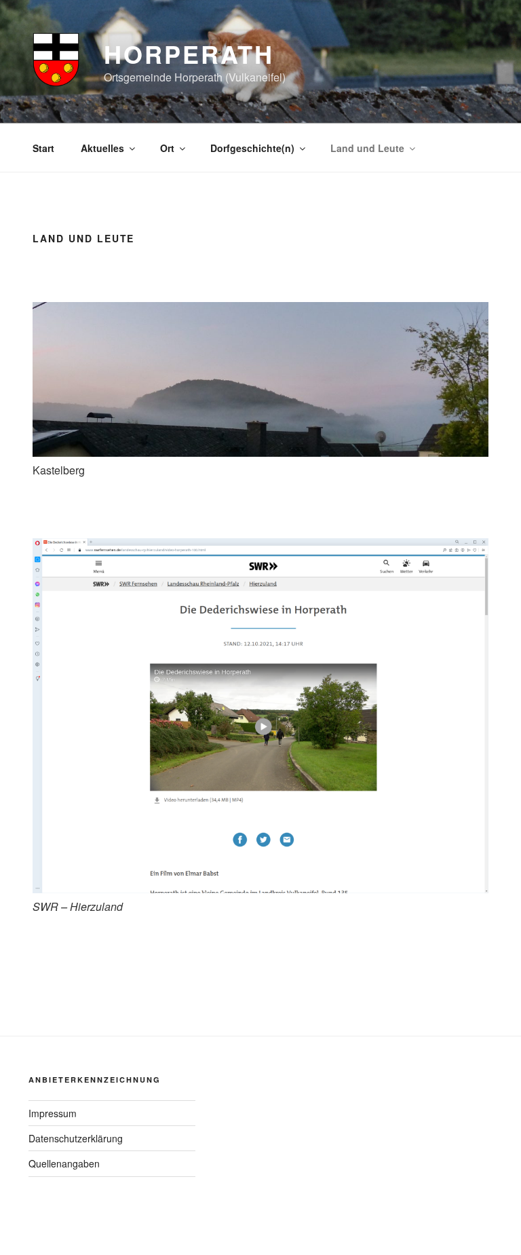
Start (43, 148)
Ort (167, 148)
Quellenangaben (64, 1163)
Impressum (52, 1113)
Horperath (189, 53)
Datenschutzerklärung (75, 1138)
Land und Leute (367, 148)
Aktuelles (102, 148)
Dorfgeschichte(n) (252, 148)
